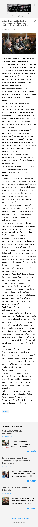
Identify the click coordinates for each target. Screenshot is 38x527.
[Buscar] (35, 5)
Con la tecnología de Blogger (19, 518)
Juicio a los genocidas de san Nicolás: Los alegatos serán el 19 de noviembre (16, 460)
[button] (35, 21)
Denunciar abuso (19, 522)
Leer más (31, 451)
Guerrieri (5, 411)
